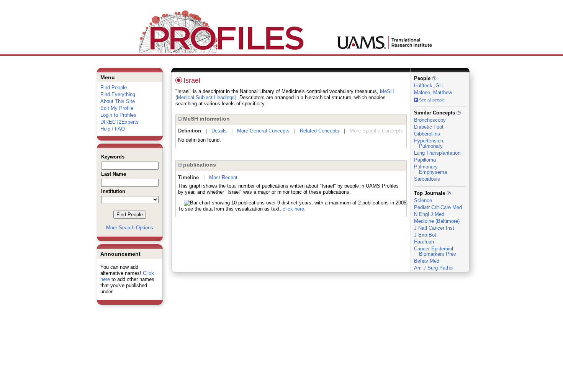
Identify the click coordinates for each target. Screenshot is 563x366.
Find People (113, 87)
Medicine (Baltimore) (437, 221)
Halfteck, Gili (428, 85)
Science (423, 200)
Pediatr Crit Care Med (438, 207)
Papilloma (425, 160)
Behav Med (426, 261)
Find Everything (117, 94)
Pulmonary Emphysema (430, 169)
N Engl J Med (429, 214)
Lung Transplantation (437, 153)
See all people (432, 100)
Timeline (188, 177)
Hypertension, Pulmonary (429, 143)
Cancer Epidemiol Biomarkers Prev (435, 251)
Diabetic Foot (429, 127)
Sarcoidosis (427, 179)
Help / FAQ (112, 129)
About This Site (117, 101)
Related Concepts (319, 131)
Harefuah (424, 242)
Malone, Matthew (433, 92)
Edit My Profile (116, 108)
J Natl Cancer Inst (434, 228)
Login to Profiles (118, 115)
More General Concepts (263, 131)
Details (219, 131)
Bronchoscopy (430, 120)
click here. (294, 209)
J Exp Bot (425, 235)
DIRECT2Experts (119, 122)
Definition (189, 131)
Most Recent (223, 177)
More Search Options (129, 227)
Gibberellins (427, 134)
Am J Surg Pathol (433, 268)
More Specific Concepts (376, 131)
